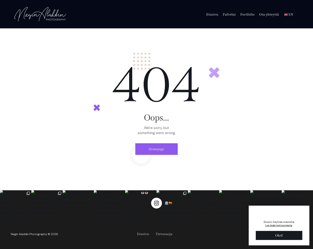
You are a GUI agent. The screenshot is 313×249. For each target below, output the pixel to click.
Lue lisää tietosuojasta (278, 225)
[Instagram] (156, 203)
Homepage (156, 149)
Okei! (279, 235)
